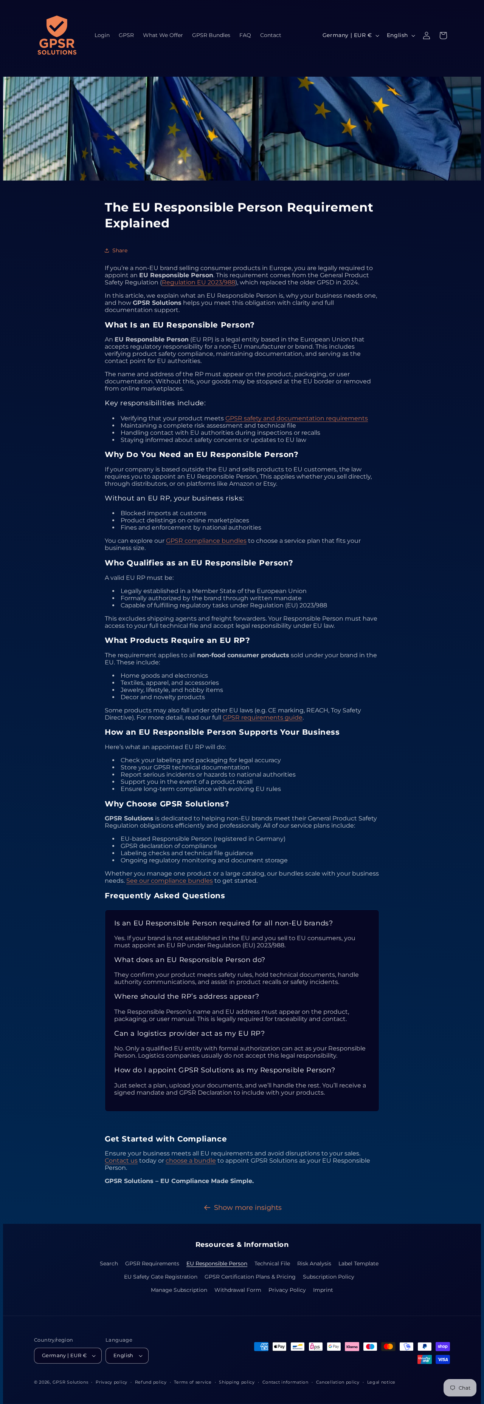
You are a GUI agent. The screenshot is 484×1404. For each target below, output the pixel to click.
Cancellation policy (338, 1382)
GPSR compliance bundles (206, 540)
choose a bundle (191, 1160)
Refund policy (151, 1382)
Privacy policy (111, 1382)
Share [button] (119, 250)
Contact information (285, 1382)
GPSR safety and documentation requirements (296, 418)
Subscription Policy (328, 1276)
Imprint (323, 1290)
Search (109, 1263)
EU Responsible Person (216, 1263)
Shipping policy (237, 1382)
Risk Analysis (314, 1263)
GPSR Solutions (70, 1382)
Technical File (272, 1263)
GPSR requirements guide (262, 717)
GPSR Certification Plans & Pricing (250, 1276)
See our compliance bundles (169, 880)
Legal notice (381, 1382)
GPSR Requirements (152, 1263)
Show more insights (248, 1207)
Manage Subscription (179, 1290)
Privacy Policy (287, 1290)
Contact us (121, 1160)
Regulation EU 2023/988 (198, 282)
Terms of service (192, 1382)
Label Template (358, 1263)
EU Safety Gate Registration (160, 1276)
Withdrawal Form (237, 1290)
